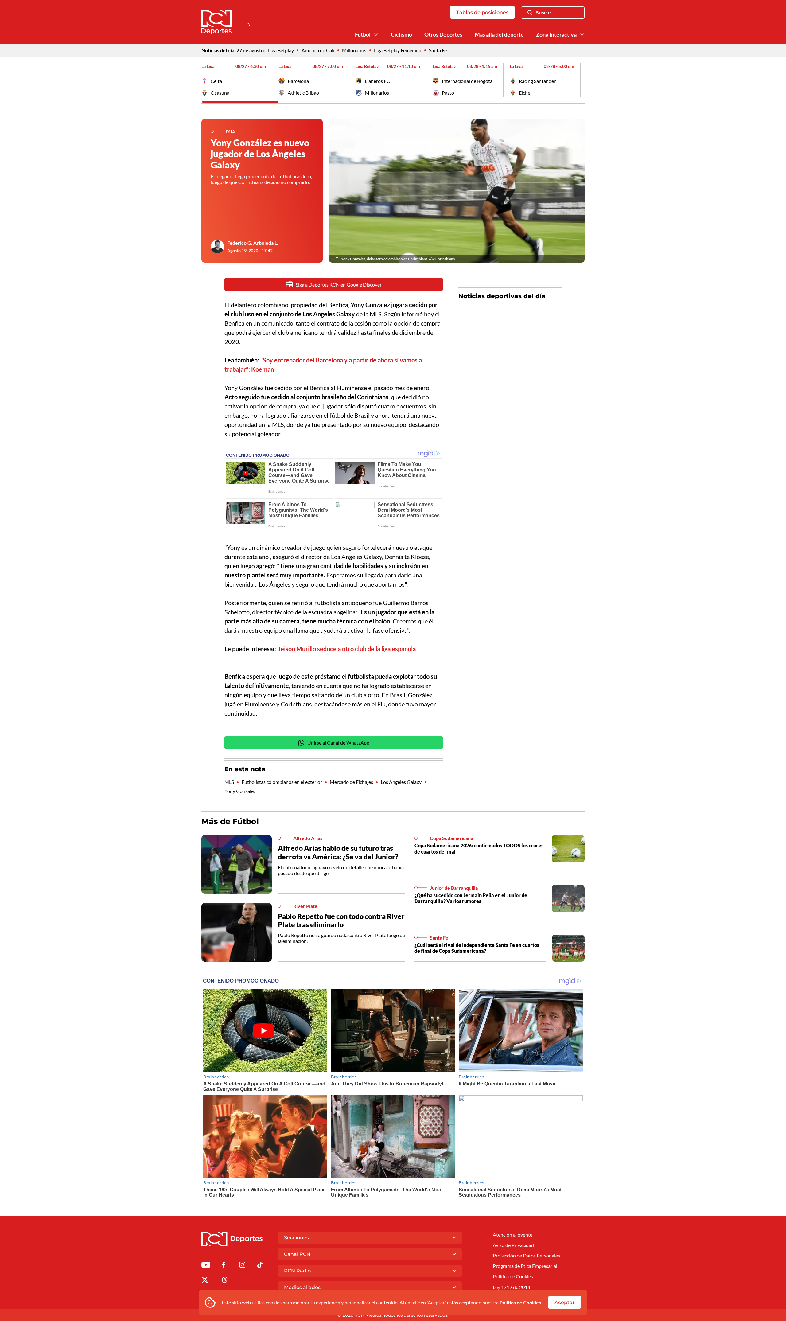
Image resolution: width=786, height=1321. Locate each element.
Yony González (240, 791)
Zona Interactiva (556, 34)
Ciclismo (401, 34)
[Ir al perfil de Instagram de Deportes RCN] (242, 1266)
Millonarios (354, 50)
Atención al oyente (512, 1234)
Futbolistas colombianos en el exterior (282, 782)
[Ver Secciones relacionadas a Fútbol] (376, 35)
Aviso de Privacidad (513, 1245)
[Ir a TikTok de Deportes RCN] (260, 1266)
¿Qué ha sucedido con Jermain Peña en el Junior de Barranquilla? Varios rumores (470, 898)
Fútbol (363, 34)
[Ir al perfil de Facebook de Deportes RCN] (223, 1266)
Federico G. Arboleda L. (252, 243)
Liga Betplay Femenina (397, 50)
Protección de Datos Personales (526, 1255)
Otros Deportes (443, 34)
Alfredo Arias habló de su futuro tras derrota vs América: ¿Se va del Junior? (338, 852)
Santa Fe (438, 50)
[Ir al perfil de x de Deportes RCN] (204, 1281)
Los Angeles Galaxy (401, 782)
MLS (229, 782)
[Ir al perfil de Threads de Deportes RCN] (225, 1281)
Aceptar (564, 1302)
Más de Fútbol (230, 821)
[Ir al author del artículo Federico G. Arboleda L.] (217, 246)
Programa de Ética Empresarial (525, 1266)
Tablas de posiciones (482, 12)
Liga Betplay (281, 50)
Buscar (543, 12)
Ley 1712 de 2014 (511, 1287)
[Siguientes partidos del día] (580, 79)
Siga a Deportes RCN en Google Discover (339, 284)
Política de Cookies (520, 1302)
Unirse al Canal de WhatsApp (338, 742)
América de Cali (318, 50)
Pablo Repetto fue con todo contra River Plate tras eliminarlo (341, 920)
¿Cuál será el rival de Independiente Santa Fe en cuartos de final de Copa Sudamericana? (476, 948)
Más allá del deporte (499, 34)
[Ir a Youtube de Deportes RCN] (205, 1266)
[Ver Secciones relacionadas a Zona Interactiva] (582, 35)
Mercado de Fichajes (351, 782)
